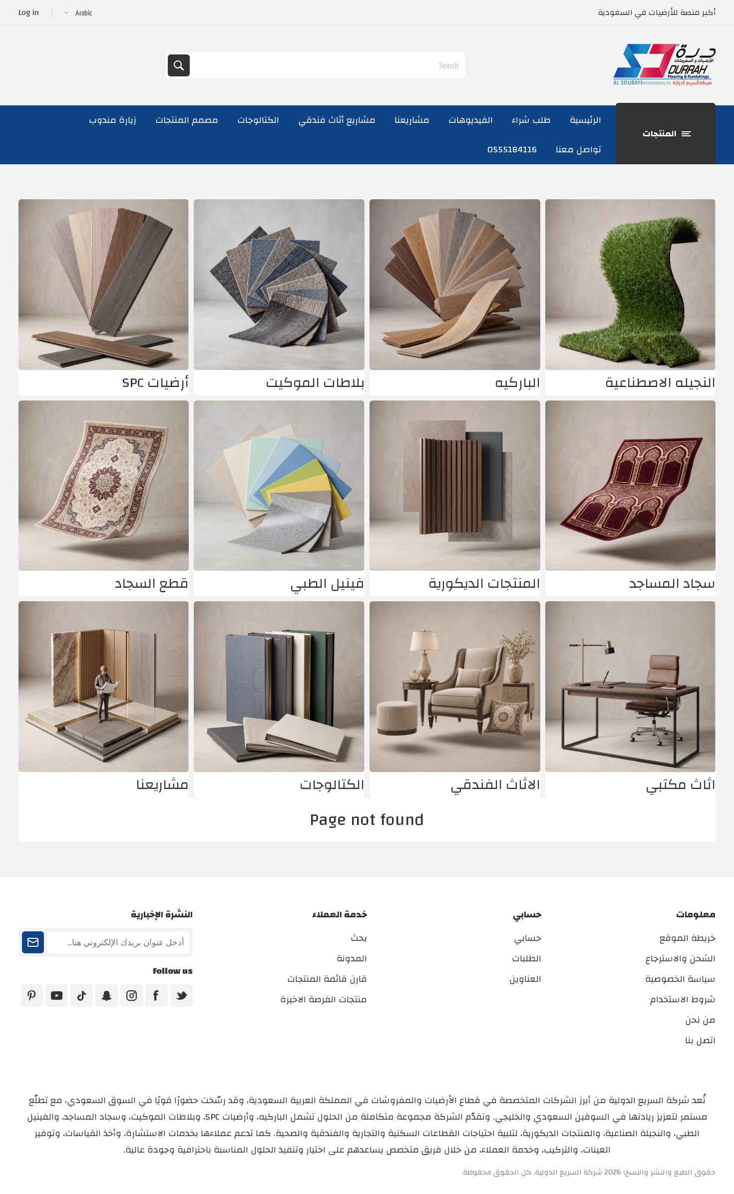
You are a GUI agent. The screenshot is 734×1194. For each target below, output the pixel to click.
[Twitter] (181, 995)
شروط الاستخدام (683, 999)
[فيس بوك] (156, 995)
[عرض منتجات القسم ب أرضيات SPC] (103, 284)
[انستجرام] (131, 995)
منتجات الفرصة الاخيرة (323, 999)
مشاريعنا (162, 784)
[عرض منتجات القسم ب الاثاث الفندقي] (454, 686)
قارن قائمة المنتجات (327, 979)
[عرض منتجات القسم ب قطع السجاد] (103, 485)
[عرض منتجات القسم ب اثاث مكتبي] (630, 686)
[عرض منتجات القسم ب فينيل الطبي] (279, 485)
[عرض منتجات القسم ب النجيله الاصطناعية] (630, 284)
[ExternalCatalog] (279, 686)
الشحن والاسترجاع (681, 958)
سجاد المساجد (672, 583)
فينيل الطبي (327, 583)
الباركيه (517, 383)
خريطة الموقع (688, 938)
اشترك (33, 942)
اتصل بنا (700, 1040)
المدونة (352, 958)
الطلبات (526, 958)
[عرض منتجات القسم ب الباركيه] (454, 284)
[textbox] (326, 65)
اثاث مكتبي (681, 784)
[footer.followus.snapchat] (106, 995)
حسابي (527, 938)
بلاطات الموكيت (315, 383)
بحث (179, 65)
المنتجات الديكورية (484, 583)
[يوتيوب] (56, 995)
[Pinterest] (31, 995)
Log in (28, 12)
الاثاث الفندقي (495, 784)
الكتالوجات (332, 784)
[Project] (103, 686)
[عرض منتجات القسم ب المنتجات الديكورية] (454, 485)
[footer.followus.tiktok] (81, 995)
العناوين (525, 979)
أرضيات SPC (155, 383)
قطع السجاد (152, 583)
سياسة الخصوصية (680, 979)
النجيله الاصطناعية (660, 383)
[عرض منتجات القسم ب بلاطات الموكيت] (279, 284)
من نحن (700, 1020)
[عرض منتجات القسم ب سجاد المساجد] (630, 485)
